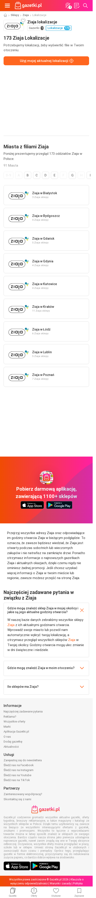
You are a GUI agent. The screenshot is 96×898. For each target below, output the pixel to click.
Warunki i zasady (60, 883)
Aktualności (11, 746)
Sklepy (15, 15)
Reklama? (10, 716)
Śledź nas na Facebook (19, 765)
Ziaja (26, 15)
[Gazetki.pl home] (29, 5)
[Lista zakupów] (76, 5)
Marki (7, 726)
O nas (7, 736)
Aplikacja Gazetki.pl (16, 731)
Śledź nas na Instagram (18, 770)
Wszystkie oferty (14, 721)
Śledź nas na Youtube (17, 775)
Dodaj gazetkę (13, 741)
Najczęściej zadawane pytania (23, 711)
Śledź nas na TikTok (17, 780)
